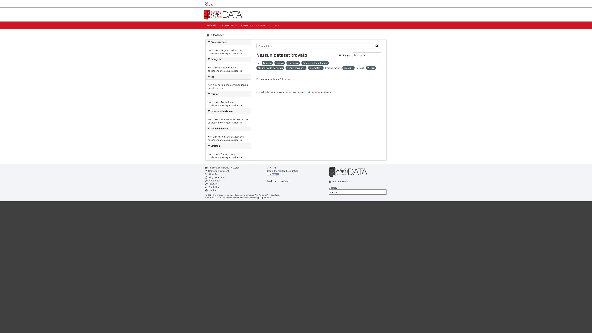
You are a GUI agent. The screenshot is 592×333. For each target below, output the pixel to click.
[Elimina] (270, 63)
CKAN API (272, 167)
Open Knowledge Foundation (282, 171)
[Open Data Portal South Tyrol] (223, 14)
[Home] (208, 35)
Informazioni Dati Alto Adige (224, 167)
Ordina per (345, 55)
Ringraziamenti (216, 177)
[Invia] (377, 46)
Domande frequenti (219, 171)
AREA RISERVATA (340, 181)
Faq (277, 25)
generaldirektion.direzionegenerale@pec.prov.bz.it (247, 197)
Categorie (247, 25)
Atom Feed (214, 174)
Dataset (211, 25)
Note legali (214, 180)
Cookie (212, 190)
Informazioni (263, 25)
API (303, 92)
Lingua (332, 187)
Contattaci (214, 187)
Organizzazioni (229, 25)
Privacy (212, 183)
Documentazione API (320, 92)
